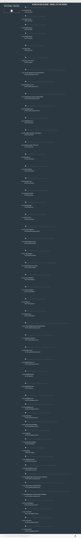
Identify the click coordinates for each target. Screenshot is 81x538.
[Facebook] (4, 1)
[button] (12, 11)
